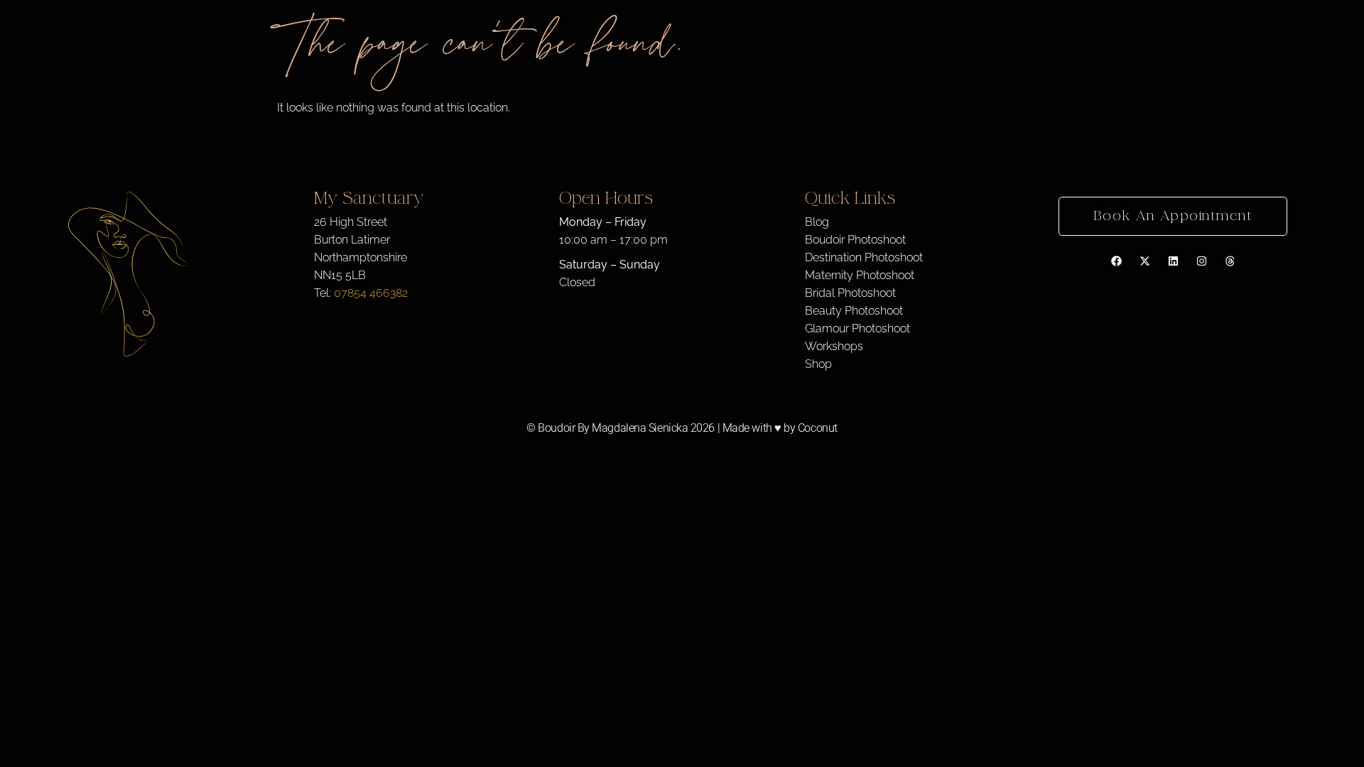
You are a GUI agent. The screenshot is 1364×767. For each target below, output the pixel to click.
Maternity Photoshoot (859, 275)
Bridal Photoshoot (850, 293)
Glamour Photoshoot (857, 328)
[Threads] (1229, 260)
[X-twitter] (1144, 260)
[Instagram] (1201, 260)
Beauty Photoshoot (854, 310)
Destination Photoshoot (864, 257)
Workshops (834, 346)
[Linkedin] (1173, 260)
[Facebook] (1116, 260)
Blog (817, 222)
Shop (818, 364)
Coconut (818, 428)
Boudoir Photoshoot (855, 239)
